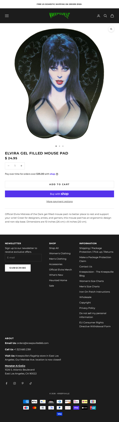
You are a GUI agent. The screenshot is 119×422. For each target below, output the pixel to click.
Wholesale (85, 297)
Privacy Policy (87, 307)
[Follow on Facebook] (6, 383)
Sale (51, 285)
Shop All (54, 248)
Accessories (55, 264)
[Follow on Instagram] (14, 383)
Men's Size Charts (89, 286)
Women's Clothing (60, 253)
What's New (56, 274)
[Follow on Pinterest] (22, 383)
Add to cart (59, 184)
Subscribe (17, 267)
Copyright (85, 302)
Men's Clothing (57, 258)
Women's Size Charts (91, 281)
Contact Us (85, 266)
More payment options (59, 201)
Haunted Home (58, 280)
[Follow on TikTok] (30, 383)
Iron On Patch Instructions (94, 291)
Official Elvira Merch (60, 269)
